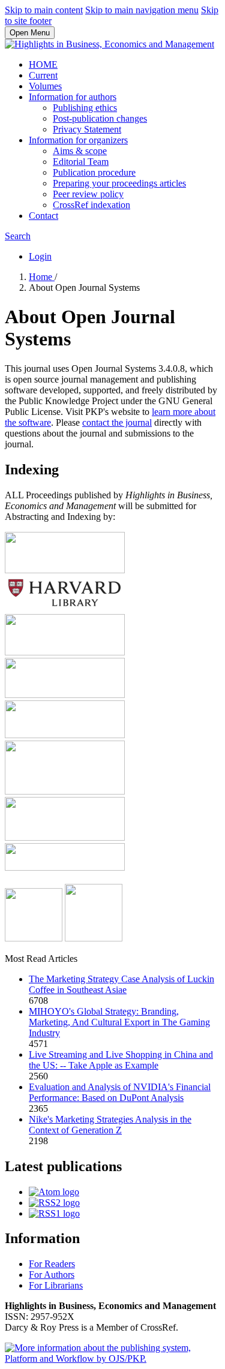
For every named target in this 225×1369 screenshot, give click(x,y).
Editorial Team (81, 162)
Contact (43, 215)
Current (43, 75)
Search (18, 236)
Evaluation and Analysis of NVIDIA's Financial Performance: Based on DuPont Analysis (120, 1092)
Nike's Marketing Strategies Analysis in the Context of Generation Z (110, 1124)
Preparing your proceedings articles (119, 183)
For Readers (52, 1264)
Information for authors (72, 97)
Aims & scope (80, 151)
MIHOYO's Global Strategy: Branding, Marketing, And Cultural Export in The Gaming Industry (119, 1022)
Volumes (45, 86)
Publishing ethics (85, 108)
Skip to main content (44, 10)
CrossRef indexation (91, 205)
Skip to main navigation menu (142, 10)
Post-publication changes (100, 118)
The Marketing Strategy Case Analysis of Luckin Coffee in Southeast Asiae (121, 984)
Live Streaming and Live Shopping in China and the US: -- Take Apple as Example (121, 1059)
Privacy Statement (87, 129)
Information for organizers (78, 140)
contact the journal (117, 422)
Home (42, 277)
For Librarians (56, 1285)
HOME (43, 64)
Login (40, 256)
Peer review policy (88, 194)
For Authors (51, 1274)
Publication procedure (94, 172)
